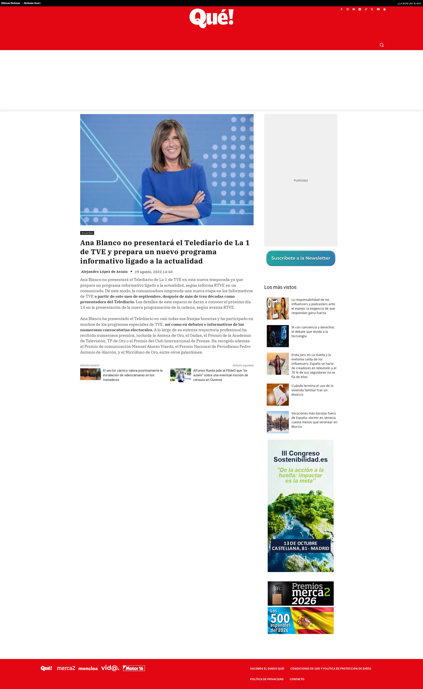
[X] (372, 9)
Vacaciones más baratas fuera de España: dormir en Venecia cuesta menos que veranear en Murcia (314, 420)
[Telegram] (359, 9)
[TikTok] (366, 9)
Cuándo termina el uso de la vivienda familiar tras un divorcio (312, 390)
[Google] (384, 9)
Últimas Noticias (10, 3)
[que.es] (212, 18)
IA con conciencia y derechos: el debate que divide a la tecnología (313, 331)
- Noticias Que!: (31, 3)
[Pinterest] (136, 399)
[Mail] (353, 9)
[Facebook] (341, 9)
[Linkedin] (166, 399)
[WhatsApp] (146, 399)
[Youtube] (378, 9)
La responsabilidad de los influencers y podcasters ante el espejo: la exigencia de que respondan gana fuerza (313, 306)
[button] (381, 45)
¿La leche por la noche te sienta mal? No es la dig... (387, 3)
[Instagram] (347, 9)
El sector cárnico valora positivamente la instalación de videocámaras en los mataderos (133, 375)
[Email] (177, 399)
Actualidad (87, 232)
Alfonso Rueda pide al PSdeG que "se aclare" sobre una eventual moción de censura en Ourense (220, 375)
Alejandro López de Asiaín (104, 271)
